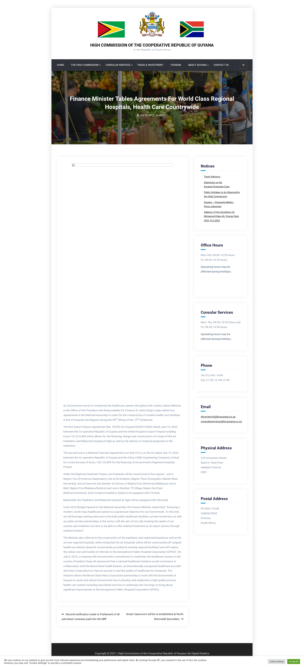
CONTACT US (221, 65)
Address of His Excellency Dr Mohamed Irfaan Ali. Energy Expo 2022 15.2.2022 (221, 216)
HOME (60, 65)
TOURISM (175, 65)
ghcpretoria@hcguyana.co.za (218, 416)
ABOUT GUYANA (197, 65)
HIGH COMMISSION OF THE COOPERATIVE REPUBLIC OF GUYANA (152, 45)
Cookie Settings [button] (277, 661)
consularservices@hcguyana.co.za (221, 421)
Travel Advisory (212, 176)
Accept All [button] (293, 661)
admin (161, 115)
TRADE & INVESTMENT (150, 65)
